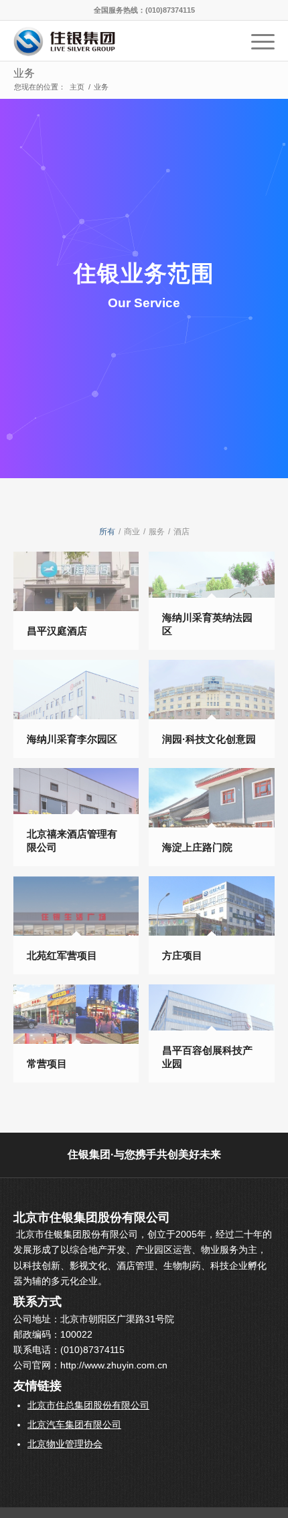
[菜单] (256, 41)
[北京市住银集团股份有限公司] (117, 41)
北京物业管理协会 (64, 1444)
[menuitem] (256, 41)
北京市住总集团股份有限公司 (88, 1405)
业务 (24, 73)
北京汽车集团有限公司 (74, 1424)
